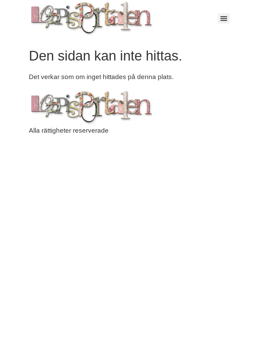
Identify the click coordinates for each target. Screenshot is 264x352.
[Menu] (224, 18)
